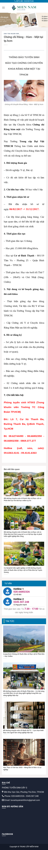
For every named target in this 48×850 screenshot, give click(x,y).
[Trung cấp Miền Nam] (24, 7)
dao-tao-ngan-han (11, 33)
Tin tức (10, 621)
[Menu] (3, 7)
